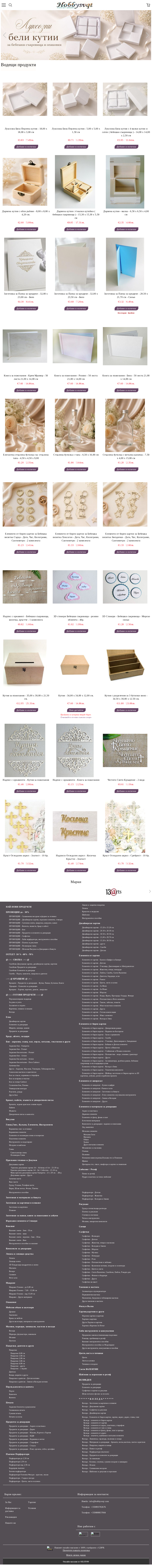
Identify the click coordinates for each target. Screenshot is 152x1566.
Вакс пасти (13, 1182)
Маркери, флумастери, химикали (22, 1334)
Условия (32, 1508)
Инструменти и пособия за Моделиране (98, 1345)
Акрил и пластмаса (90, 1111)
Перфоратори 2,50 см (18, 1462)
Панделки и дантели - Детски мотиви (24, 1378)
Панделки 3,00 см (18, 1361)
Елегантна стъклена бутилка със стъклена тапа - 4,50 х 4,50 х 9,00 (26, 456)
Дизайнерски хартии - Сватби (94, 947)
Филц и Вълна (86, 1306)
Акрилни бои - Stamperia (19, 1046)
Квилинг (10, 1226)
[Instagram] (88, 1518)
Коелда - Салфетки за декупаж (94, 1410)
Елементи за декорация (18, 1025)
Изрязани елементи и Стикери (21, 1221)
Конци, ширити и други (18, 1375)
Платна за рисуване (90, 1212)
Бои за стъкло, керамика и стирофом (24, 1075)
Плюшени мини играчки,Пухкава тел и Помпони (102, 1158)
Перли (11, 1391)
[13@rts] (114, 892)
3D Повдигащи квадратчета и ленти (23, 1265)
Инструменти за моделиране (20, 1142)
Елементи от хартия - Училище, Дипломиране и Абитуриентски (108, 966)
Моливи (12, 1337)
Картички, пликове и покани (20, 1009)
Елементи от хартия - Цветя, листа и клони (99, 983)
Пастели (12, 1341)
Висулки (10, 1119)
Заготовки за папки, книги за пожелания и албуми (32, 1215)
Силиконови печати (17, 1410)
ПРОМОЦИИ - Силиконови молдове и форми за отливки (32, 916)
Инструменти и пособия (92, 918)
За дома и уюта (15, 1002)
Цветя (84, 1357)
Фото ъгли (13, 1278)
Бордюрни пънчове (17, 1468)
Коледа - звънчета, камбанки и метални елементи (104, 1436)
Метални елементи (89, 1131)
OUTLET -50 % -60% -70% (19, 954)
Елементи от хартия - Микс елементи (97, 1015)
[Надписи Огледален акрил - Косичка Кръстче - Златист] (75, 826)
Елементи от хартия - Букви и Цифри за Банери (101, 960)
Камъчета (13, 1394)
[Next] (146, 35)
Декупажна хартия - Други (21, 1175)
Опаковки (11, 1302)
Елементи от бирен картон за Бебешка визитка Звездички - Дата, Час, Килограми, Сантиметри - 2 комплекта (126, 537)
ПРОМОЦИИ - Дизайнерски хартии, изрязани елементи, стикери (35, 920)
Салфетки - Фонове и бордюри (94, 1275)
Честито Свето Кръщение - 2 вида (126, 780)
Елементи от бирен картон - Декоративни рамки (101, 1028)
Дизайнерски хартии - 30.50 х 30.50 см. (98, 934)
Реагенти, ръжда (15, 1092)
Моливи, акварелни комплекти (94, 1221)
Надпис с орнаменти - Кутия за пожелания (26, 780)
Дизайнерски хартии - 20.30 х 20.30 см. (98, 931)
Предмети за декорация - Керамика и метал (27, 1439)
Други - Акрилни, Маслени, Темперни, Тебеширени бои (32, 1069)
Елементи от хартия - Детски (94, 963)
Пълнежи (85, 1155)
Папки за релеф (88, 1174)
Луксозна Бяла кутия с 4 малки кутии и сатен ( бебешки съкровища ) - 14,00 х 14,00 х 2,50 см (126, 132)
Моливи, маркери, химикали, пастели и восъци (30, 1326)
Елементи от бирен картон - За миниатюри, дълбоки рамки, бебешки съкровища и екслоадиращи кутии (109, 1062)
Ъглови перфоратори (17, 1471)
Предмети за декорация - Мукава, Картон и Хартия (30, 1433)
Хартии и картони (89, 1319)
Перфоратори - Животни (92, 1196)
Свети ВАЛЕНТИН (88, 1369)
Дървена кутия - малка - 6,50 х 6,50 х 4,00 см (126, 213)
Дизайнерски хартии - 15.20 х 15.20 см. (98, 927)
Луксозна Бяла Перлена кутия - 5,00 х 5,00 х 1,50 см (76, 130)
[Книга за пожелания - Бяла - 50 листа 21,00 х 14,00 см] (125, 346)
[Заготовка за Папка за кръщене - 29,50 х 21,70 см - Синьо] (125, 264)
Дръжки (12, 1312)
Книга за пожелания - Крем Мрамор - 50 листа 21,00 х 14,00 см (26, 377)
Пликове (12, 1210)
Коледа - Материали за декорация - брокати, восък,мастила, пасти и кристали (113, 1442)
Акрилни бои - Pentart (18, 1049)
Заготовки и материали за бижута (23, 1197)
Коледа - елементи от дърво (95, 1433)
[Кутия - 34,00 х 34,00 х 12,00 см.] (75, 666)
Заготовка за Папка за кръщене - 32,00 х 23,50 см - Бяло (76, 295)
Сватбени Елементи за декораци (22, 970)
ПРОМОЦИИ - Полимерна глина (22, 946)
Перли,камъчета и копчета (20, 1387)
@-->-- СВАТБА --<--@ (17, 960)
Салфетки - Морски (90, 1249)
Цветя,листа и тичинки (91, 1353)
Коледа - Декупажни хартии (93, 1406)
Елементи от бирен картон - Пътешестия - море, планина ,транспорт (110, 1054)
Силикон (12, 1275)
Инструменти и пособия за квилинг (23, 1243)
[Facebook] (81, 1518)
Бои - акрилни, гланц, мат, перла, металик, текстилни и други (38, 1042)
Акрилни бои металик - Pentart (21, 1052)
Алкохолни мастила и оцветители (22, 1072)
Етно (8, 1017)
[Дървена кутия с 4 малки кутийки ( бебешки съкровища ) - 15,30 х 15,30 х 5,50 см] (75, 181)
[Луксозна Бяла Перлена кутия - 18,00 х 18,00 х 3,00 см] (25, 99)
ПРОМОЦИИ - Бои (17, 930)
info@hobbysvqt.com (99, 1501)
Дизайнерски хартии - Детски (94, 950)
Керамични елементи (17, 1132)
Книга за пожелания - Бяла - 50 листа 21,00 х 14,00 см (126, 377)
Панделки (13, 1350)
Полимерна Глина (18, 1155)
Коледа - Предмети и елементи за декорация (100, 1455)
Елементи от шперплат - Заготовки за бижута (100, 1092)
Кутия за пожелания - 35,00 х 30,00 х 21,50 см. (26, 697)
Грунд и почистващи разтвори (94, 1208)
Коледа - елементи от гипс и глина (97, 1428)
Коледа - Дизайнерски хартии (94, 1413)
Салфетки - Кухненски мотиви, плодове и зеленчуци (103, 1266)
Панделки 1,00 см (18, 1356)
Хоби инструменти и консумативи (96, 1331)
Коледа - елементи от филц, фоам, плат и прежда (103, 1430)
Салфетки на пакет (89, 1282)
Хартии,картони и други (91, 1312)
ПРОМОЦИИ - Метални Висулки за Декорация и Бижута (32, 949)
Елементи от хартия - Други (93, 1009)
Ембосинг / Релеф (88, 1169)
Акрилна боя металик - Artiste (21, 1059)
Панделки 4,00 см (18, 1363)
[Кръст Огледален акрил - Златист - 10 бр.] (25, 826)
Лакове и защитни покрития (93, 905)
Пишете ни (10, 1523)
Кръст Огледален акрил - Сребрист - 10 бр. (126, 855)
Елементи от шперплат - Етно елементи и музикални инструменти (109, 1095)
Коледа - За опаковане (91, 1459)
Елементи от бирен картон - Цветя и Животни (101, 1048)
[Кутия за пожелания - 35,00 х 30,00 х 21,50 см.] (25, 666)
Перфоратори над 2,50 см (19, 1465)
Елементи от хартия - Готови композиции (99, 1012)
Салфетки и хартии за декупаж (94, 1391)
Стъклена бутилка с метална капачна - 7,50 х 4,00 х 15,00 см (126, 456)
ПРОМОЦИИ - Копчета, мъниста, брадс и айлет (28, 926)
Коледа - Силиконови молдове (94, 1468)
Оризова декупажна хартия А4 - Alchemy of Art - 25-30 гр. (35, 1168)
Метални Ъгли (89, 1135)
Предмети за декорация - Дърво (22, 1429)
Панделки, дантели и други (20, 1346)
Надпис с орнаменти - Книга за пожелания (76, 780)
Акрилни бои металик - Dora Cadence (24, 1062)
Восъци (12, 1331)
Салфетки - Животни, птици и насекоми (98, 1243)
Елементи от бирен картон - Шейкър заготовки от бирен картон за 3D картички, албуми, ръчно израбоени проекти (109, 1074)
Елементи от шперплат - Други (94, 1101)
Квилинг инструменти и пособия (95, 1342)
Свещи (82, 1226)
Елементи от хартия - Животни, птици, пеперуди (102, 970)
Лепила (85, 908)
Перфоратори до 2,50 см (19, 1458)
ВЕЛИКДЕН (85, 1380)
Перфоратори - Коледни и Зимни (95, 1199)
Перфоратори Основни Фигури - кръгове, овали (28, 1475)
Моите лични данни (76, 1555)
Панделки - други (18, 1366)
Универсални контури (18, 1089)
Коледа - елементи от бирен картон (98, 1420)
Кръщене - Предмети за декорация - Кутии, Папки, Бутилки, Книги (36, 983)
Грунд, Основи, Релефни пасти (21, 1185)
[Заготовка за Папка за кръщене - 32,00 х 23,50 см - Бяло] (75, 264)
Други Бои (13, 1095)
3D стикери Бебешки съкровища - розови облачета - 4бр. (76, 618)
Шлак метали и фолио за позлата (95, 1394)
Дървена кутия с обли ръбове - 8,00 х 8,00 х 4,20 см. (26, 213)
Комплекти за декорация (18, 1249)
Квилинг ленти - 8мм (17, 1240)
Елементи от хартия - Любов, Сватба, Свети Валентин (104, 973)
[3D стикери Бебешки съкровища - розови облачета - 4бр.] (75, 587)
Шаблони (86, 915)
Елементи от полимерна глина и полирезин (26, 1135)
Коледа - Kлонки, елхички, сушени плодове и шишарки (104, 1462)
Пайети (12, 1108)
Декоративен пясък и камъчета (21, 1114)
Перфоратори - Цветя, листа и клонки (24, 1481)
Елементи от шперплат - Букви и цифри (98, 1085)
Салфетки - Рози (89, 1259)
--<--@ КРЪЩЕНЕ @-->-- (19, 979)
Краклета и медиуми (90, 912)
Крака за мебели (15, 1318)
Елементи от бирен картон (92, 1024)
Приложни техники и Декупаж (21, 1160)
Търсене (32, 1502)
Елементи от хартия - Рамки (93, 979)
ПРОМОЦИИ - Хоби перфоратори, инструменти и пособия (33, 939)
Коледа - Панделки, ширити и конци (96, 1445)
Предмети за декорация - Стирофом (23, 1442)
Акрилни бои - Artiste (18, 1056)
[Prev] (6, 35)
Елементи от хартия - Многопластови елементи (101, 1006)
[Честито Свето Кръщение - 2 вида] (125, 750)
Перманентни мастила (91, 1295)
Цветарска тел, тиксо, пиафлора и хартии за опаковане (104, 1164)
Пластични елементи (17, 1139)
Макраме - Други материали (20, 1297)
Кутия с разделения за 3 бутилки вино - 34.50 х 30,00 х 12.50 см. (126, 697)
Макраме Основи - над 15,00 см (22, 1294)
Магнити (87, 1137)
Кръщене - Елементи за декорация (23, 986)
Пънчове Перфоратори (17, 1454)
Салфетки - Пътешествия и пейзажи (96, 1262)
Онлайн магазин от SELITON (76, 1562)
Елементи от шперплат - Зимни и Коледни (99, 1098)
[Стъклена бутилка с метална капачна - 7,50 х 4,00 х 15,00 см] (125, 425)
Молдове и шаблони (17, 1145)
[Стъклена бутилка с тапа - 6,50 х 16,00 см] (75, 425)
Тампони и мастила (89, 1287)
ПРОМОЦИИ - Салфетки (19, 936)
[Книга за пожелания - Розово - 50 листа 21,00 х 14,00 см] (75, 346)
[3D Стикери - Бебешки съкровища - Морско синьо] (125, 587)
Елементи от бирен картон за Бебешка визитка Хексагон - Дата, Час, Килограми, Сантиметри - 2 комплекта (76, 537)
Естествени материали (91, 1121)
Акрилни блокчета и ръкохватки (22, 1407)
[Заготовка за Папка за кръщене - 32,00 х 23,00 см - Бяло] (25, 264)
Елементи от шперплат (91, 1081)
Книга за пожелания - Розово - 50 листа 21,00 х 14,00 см (76, 377)
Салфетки (84, 1232)
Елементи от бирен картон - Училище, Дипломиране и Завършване (109, 1041)
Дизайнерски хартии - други (93, 944)
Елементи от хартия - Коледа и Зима (97, 1019)
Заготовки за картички (18, 1207)
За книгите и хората (17, 1005)
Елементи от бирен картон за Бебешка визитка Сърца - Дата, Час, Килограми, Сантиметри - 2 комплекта (26, 537)
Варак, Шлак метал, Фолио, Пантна (23, 1188)
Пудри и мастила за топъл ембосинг (96, 1177)
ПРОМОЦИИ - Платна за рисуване (23, 943)
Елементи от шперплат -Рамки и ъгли (97, 1088)
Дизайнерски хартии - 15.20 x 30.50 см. (98, 941)
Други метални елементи (94, 1145)
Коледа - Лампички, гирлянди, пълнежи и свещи (101, 1439)
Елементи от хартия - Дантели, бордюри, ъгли (101, 976)
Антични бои (14, 1066)
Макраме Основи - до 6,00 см (21, 1287)
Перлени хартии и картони (93, 1316)
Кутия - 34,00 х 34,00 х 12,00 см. (76, 695)
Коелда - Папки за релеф (92, 1449)
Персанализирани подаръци (20, 999)
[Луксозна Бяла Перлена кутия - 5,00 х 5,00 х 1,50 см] (75, 99)
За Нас (8, 1502)
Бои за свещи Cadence (18, 1082)
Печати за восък (15, 1417)
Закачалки (13, 1315)
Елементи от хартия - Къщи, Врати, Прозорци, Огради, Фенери (108, 996)
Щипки (85, 1161)
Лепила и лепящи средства (19, 1254)
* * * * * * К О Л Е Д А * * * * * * (96, 1399)
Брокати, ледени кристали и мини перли (25, 1104)
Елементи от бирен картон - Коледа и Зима (99, 1067)
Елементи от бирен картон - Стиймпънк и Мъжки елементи (106, 1051)
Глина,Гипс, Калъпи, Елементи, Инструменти (29, 1125)
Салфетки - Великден (90, 1236)
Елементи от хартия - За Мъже (94, 989)
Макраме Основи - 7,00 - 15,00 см (23, 1290)
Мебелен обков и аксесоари (20, 1307)
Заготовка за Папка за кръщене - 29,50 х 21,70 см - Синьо (126, 295)
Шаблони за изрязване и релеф (95, 1374)
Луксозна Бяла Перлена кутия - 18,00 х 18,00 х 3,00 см (26, 130)
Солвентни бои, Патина (18, 1085)
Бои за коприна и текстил (19, 1079)
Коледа (12, 1012)
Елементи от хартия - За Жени (94, 986)
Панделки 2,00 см (18, 1358)
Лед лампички (88, 1127)
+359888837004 (98, 1513)
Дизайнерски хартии (17, 1021)
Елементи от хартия (89, 955)
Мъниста (12, 1111)
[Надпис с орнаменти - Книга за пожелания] (75, 750)
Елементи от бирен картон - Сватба (96, 1038)
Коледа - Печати (88, 1465)
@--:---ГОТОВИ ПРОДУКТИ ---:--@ (24, 995)
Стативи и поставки (90, 1215)
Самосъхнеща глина (19, 1153)
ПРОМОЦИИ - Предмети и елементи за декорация (30, 933)
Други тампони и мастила (92, 1301)
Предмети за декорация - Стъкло (22, 1446)
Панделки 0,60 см (18, 1353)
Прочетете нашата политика (76, 1550)
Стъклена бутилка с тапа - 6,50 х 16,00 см (76, 454)
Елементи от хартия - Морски (94, 992)
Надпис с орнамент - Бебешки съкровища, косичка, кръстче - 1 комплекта (26, 618)
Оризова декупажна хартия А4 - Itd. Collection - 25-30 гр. (34, 1170)
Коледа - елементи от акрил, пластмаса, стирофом (104, 1425)
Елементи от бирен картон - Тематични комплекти (102, 1070)
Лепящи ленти (14, 1261)
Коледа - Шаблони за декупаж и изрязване (99, 1472)
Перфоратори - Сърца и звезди (21, 1478)
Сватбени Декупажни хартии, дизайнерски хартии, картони (33, 964)
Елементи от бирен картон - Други (96, 1058)
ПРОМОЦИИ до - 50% (17, 912)
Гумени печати (15, 1413)
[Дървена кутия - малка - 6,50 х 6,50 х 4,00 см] (125, 181)
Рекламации (11, 1517)
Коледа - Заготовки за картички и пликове (99, 1403)
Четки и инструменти (90, 1218)
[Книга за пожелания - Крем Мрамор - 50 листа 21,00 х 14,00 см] (25, 346)
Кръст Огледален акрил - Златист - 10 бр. (25, 855)
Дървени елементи (89, 1114)
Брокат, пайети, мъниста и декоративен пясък (30, 1100)
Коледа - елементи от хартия (95, 1423)
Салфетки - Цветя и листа (92, 1269)
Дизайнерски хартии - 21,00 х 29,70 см (98, 937)
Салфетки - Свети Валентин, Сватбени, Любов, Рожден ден (106, 1272)
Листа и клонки (88, 1361)
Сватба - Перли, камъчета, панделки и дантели (28, 974)
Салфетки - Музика (90, 1252)
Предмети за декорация (18, 1031)
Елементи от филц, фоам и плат (95, 1117)
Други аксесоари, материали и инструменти (27, 1321)
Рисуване (83, 1204)
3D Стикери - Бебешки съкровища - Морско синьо (126, 618)
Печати (9, 1403)
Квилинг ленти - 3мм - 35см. (21, 1230)
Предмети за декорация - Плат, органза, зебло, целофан (31, 1449)
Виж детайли (76, 710)
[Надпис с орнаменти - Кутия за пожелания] (25, 750)
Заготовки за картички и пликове (23, 1203)
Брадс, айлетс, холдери (17, 1036)
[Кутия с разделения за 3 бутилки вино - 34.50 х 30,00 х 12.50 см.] (125, 666)
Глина (11, 1149)
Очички (85, 1151)
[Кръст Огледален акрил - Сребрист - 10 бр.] (125, 826)
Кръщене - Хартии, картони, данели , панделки (28, 989)
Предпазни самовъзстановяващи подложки (99, 1335)
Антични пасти (15, 1179)
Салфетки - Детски (89, 1239)
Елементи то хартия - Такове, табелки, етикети (101, 1002)
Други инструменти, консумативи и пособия (100, 1348)
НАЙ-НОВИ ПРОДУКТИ (19, 907)
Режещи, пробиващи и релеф (94, 1338)
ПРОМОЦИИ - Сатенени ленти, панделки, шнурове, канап (33, 923)
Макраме (10, 1283)
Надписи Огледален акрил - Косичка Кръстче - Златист (76, 857)
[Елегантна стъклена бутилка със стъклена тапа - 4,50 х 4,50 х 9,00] (25, 425)
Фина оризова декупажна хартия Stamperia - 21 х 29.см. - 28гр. (36, 1173)
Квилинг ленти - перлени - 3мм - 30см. (25, 1237)
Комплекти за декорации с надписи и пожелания (101, 1124)
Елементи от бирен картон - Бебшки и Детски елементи (104, 1044)
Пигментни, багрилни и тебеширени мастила (100, 1298)
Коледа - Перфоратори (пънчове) (95, 1452)
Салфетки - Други (89, 1279)
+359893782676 (98, 1507)
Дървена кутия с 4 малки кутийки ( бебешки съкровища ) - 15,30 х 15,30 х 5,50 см (76, 214)
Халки (86, 1142)
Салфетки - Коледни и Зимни (94, 1246)
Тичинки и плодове (90, 1364)
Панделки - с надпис (19, 1369)
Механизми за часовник (92, 1148)
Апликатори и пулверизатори (94, 1291)
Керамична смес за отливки (20, 1129)
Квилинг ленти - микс (18, 1234)
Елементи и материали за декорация (98, 1107)
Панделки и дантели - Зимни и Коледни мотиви (28, 1382)
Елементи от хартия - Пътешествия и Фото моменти (103, 999)
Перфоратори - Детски (91, 1192)
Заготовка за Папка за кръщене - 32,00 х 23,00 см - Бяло (26, 295)
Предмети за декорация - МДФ (21, 1436)
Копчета (12, 1398)
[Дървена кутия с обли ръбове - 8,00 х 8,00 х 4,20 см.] (25, 181)
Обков (86, 1140)
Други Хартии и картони (92, 1322)
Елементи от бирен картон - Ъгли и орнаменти (101, 1035)
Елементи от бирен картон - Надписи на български (102, 1031)
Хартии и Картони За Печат (93, 1326)
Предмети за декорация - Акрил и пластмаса (27, 1426)
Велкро (12, 1271)
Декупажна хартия (16, 1164)
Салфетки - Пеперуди (90, 1256)
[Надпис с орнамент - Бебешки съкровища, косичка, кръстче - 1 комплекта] (25, 587)
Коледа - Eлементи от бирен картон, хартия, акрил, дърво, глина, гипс (110, 1417)
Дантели (12, 1372)
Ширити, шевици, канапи (19, 1028)
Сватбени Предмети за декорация (22, 967)
